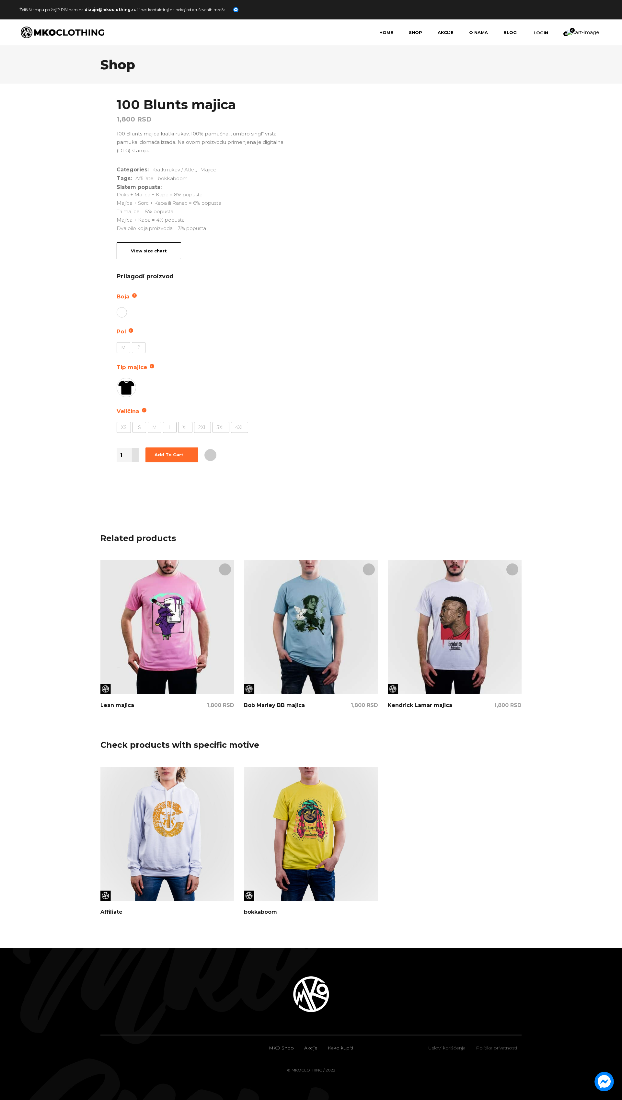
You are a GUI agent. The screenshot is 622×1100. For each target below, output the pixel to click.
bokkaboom (173, 178)
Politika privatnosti (496, 1048)
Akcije (310, 1048)
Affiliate (144, 178)
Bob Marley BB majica (274, 705)
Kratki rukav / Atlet (174, 170)
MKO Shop (281, 1048)
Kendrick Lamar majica (420, 705)
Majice (208, 170)
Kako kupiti (340, 1048)
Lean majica (117, 705)
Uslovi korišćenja (447, 1048)
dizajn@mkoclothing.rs (110, 9)
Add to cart (169, 454)
